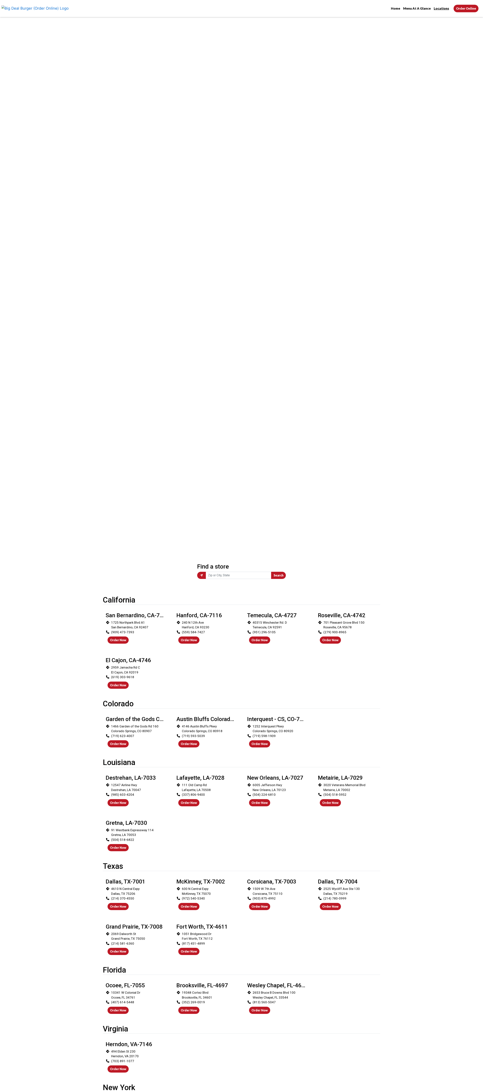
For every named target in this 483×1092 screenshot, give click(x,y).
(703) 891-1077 (122, 1061)
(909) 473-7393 (122, 632)
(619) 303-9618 (122, 677)
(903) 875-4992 (264, 898)
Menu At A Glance (417, 8)
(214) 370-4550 (122, 898)
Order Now (118, 640)
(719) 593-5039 (193, 736)
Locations (441, 8)
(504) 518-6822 (122, 840)
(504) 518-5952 (334, 794)
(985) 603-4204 (122, 794)
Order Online (466, 8)
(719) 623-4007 (122, 736)
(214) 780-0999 (334, 898)
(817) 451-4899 (193, 943)
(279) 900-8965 (334, 632)
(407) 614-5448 (122, 1002)
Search (278, 575)
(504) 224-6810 (264, 794)
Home (395, 8)
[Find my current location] (201, 575)
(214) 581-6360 (122, 943)
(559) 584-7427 (193, 632)
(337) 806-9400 (193, 794)
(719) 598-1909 (264, 736)
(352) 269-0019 (193, 1002)
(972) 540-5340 (193, 898)
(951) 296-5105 (264, 632)
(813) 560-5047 (264, 1002)
